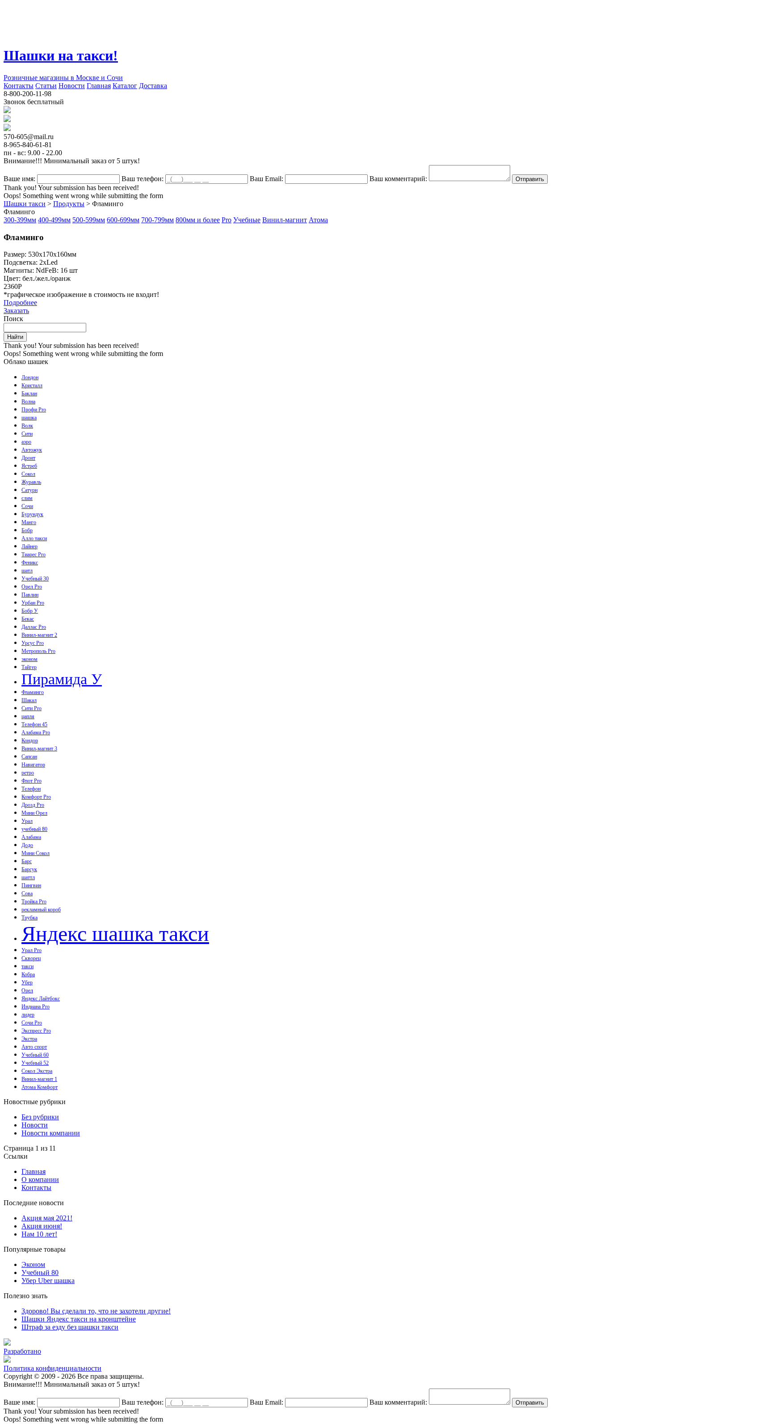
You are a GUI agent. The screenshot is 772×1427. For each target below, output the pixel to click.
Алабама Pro (35, 732)
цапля (27, 716)
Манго (28, 522)
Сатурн (29, 490)
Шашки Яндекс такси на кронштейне (78, 1319)
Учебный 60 (35, 1055)
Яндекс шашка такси (115, 933)
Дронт (28, 458)
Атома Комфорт (39, 1087)
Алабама (31, 837)
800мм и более (198, 220)
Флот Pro (31, 781)
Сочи (27, 506)
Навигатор (33, 765)
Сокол (28, 474)
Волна (28, 401)
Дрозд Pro (32, 805)
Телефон (31, 789)
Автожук (31, 450)
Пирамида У (61, 679)
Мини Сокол (35, 853)
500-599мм (88, 220)
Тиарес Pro (33, 554)
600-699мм (123, 220)
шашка (29, 418)
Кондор (29, 740)
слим (27, 498)
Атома (318, 220)
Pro (226, 220)
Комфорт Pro (36, 797)
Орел (27, 990)
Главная (99, 85)
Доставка (153, 85)
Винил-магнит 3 (39, 748)
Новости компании (50, 1133)
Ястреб (29, 466)
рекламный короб (41, 909)
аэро (26, 442)
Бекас (27, 619)
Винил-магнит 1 (39, 1079)
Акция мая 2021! (46, 1218)
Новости (72, 85)
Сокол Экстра (36, 1071)
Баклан (29, 393)
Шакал (29, 700)
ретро (27, 773)
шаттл (28, 877)
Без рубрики (40, 1117)
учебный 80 (34, 829)
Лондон (29, 377)
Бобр (27, 530)
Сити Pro (31, 708)
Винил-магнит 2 (39, 635)
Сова (27, 893)
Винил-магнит (284, 220)
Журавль (31, 482)
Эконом (33, 1264)
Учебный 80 (40, 1272)
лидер (27, 1015)
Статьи (46, 85)
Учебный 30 (35, 579)
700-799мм (157, 220)
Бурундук (32, 514)
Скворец (31, 958)
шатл (27, 570)
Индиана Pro (35, 1007)
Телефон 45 (34, 724)
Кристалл (31, 385)
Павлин (29, 595)
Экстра (29, 1039)
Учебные (246, 220)
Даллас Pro (33, 627)
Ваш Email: (266, 178)
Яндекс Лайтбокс (40, 998)
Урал (27, 821)
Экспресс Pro (36, 1031)
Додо (27, 845)
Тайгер (29, 667)
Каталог (125, 85)
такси (27, 966)
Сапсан (29, 757)
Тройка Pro (33, 901)
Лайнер (29, 546)
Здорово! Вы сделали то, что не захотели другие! (96, 1311)
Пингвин (31, 885)
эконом (29, 659)
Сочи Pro (31, 1023)
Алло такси (34, 538)
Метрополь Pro (38, 651)
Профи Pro (33, 410)
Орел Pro (31, 587)
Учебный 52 (35, 1063)
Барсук (29, 869)
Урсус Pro (32, 643)
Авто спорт (34, 1047)
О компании (40, 1179)
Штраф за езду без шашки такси (69, 1327)
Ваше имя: (19, 178)
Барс (26, 861)
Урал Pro (31, 950)
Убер (27, 982)
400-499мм (54, 220)
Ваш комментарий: (398, 178)
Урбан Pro (32, 603)
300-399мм (20, 220)
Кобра (28, 974)
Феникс (29, 562)
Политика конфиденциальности (52, 1368)
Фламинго (32, 692)
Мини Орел (34, 813)
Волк (27, 426)
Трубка (29, 918)
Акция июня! (41, 1226)
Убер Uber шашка (48, 1280)
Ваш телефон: (143, 178)
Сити (27, 434)
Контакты (19, 85)
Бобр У (29, 611)
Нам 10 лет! (39, 1234)
